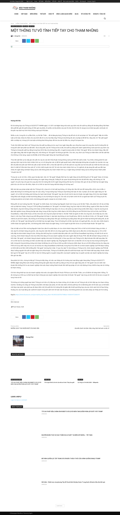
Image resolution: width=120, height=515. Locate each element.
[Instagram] (101, 1)
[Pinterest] (32, 41)
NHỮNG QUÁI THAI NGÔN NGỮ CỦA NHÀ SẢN (25, 328)
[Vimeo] (106, 1)
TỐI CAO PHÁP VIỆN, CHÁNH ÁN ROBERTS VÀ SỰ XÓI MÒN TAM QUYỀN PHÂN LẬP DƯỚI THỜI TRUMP (72, 411)
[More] (41, 41)
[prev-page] (12, 388)
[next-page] (15, 388)
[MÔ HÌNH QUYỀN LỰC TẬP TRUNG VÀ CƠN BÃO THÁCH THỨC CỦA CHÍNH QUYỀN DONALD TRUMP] (25, 468)
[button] (104, 18)
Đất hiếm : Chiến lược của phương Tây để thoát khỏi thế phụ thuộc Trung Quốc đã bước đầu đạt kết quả (73, 482)
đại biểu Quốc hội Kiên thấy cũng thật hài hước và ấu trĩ (92, 328)
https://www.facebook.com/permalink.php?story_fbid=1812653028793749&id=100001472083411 (48, 294)
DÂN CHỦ (80, 379)
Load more (59, 505)
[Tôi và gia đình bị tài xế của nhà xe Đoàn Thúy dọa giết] (60, 369)
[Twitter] (104, 1)
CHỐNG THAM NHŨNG (21, 23)
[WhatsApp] (37, 41)
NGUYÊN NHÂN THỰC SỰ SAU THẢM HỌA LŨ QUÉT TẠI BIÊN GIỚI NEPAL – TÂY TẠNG (67, 435)
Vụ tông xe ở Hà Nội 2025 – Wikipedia (88, 382)
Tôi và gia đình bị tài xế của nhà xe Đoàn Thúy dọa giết (59, 382)
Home (12, 23)
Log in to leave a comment (19, 400)
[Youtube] (109, 1)
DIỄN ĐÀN (25, 26)
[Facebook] (99, 1)
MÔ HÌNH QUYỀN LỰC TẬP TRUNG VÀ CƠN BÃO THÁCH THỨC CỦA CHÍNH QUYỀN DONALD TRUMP (71, 458)
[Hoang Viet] (12, 36)
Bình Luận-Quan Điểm (16, 379)
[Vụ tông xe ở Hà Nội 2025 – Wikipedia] (93, 369)
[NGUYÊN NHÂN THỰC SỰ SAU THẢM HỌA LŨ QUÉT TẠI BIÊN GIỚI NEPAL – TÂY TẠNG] (25, 444)
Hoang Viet (17, 36)
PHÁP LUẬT (31, 26)
